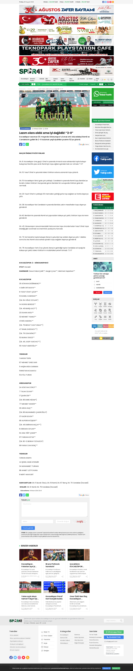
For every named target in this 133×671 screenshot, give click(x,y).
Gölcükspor (64, 643)
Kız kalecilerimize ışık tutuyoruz (101, 149)
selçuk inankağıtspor (16, 644)
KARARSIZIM (100, 288)
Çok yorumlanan (108, 102)
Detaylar (105, 668)
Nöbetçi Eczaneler (95, 637)
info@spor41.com (111, 641)
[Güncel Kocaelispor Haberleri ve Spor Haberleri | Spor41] (30, 71)
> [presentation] (34, 84)
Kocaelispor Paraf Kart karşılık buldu (54, 597)
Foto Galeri (47, 636)
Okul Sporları (71, 79)
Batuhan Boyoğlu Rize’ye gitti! (103, 127)
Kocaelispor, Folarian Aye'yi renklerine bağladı (30, 565)
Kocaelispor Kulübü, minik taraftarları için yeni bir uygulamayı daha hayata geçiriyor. (78, 572)
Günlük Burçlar (94, 648)
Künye (45, 647)
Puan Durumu (93, 643)
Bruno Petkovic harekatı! (53, 565)
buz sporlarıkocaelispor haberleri (20, 638)
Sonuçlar (108, 292)
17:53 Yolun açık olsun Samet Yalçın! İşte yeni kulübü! (56, 84)
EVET (98, 281)
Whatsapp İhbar (115, 632)
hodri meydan (14, 650)
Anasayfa (22, 89)
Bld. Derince (48, 79)
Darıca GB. (56, 79)
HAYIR (98, 285)
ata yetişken (14, 635)
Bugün (95, 105)
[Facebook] (103, 2)
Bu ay (110, 105)
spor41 (92, 84)
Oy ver (98, 292)
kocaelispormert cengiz (85, 85)
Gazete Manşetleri (95, 645)
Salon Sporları (63, 79)
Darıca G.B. (64, 638)
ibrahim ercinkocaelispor (18, 647)
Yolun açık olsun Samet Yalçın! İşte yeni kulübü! (29, 597)
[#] (15, 620)
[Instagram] (108, 2)
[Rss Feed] (113, 2)
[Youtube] (110, 2)
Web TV (97, 79)
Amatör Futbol (32, 79)
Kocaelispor (24, 79)
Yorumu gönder (28, 528)
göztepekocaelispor (16, 641)
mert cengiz (83, 84)
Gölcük (42, 79)
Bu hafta (102, 105)
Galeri (90, 79)
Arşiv (45, 643)
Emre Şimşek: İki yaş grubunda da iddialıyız (102, 133)
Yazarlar (82, 79)
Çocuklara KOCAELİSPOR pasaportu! (76, 565)
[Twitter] (106, 2)
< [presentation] (32, 84)
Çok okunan (97, 102)
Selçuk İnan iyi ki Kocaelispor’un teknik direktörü (102, 135)
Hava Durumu (94, 640)
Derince (77, 635)
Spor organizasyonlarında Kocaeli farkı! (103, 138)
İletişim (46, 651)
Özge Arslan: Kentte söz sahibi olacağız (103, 146)
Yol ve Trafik (93, 635)
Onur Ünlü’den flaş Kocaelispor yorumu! (78, 597)
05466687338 (115, 637)
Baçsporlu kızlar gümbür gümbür (102, 144)
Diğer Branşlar (79, 643)
